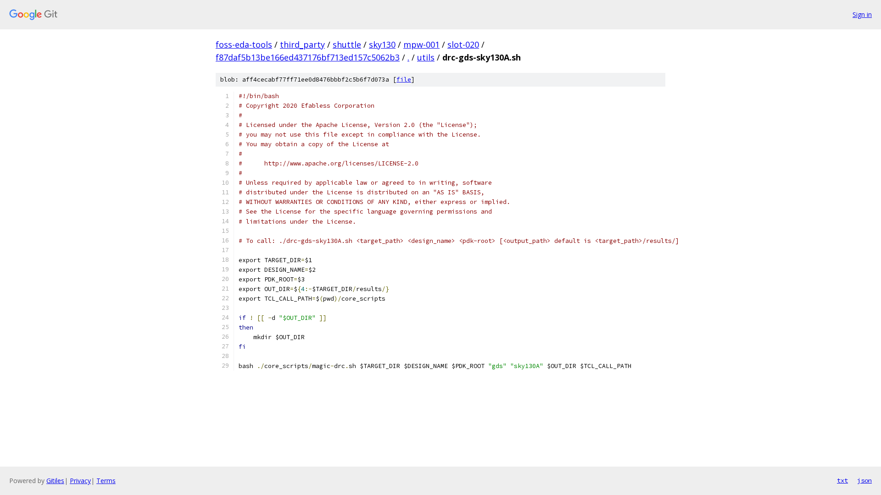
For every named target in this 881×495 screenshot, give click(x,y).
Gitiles (55, 480)
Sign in (862, 14)
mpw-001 (421, 44)
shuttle (347, 44)
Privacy (80, 480)
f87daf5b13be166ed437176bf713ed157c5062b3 (308, 57)
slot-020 (463, 44)
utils (426, 57)
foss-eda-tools (244, 44)
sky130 (382, 44)
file (403, 79)
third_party (302, 44)
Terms (106, 480)
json (864, 480)
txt (842, 480)
